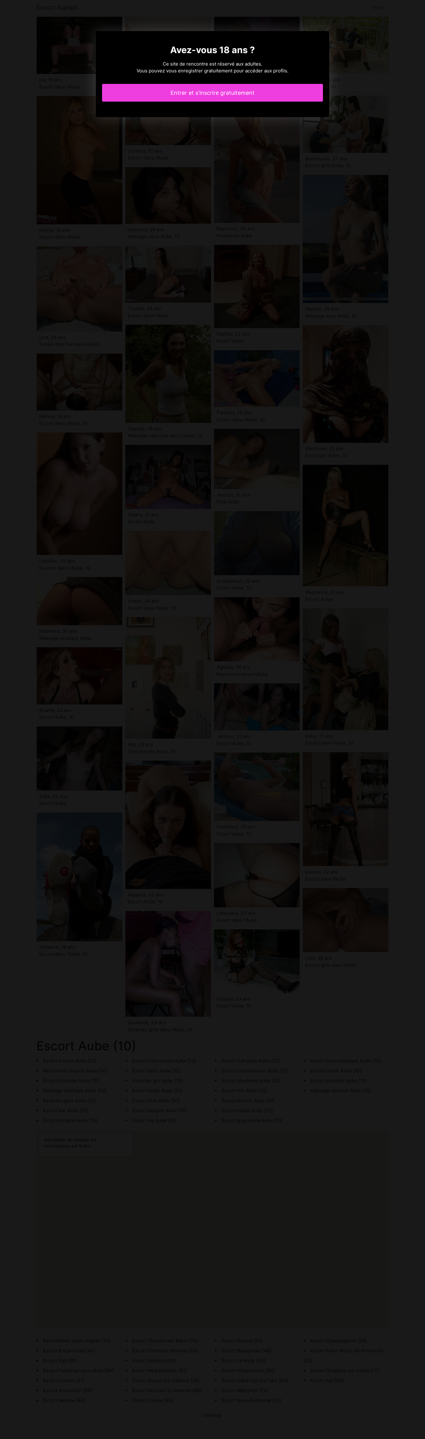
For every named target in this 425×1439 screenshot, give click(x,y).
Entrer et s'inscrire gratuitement (212, 92)
